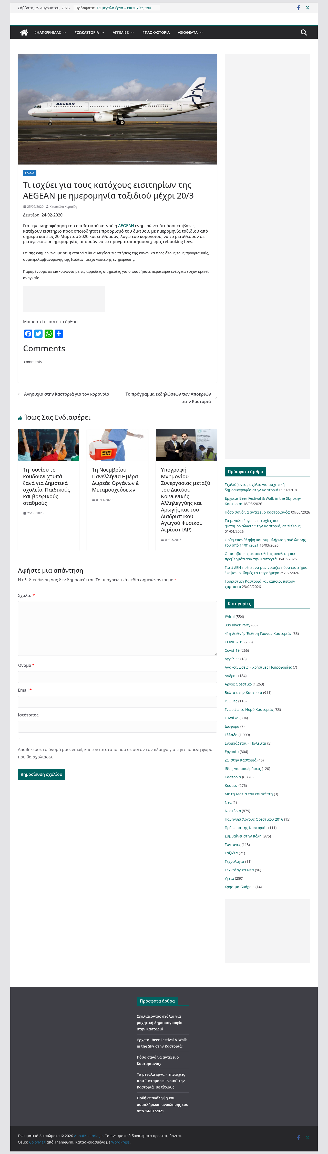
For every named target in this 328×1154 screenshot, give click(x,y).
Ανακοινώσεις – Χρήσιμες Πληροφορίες (258, 667)
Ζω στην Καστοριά (241, 760)
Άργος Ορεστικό (238, 684)
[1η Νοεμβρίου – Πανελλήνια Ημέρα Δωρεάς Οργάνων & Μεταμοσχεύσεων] (117, 433)
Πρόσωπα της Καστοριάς (246, 827)
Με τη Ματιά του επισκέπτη (249, 793)
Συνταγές (233, 844)
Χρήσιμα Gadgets (239, 886)
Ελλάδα (29, 173)
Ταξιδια (231, 853)
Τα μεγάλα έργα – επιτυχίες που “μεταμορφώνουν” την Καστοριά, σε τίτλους (161, 1081)
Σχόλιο (26, 595)
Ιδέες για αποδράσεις (243, 768)
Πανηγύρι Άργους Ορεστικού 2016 (254, 819)
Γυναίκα (232, 717)
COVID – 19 (234, 641)
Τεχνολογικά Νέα (239, 869)
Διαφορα (232, 726)
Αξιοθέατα (188, 32)
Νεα (228, 802)
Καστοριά (233, 777)
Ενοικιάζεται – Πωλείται (245, 743)
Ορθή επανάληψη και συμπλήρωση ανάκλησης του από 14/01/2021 (162, 1104)
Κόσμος (231, 785)
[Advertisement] (64, 299)
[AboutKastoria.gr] (24, 32)
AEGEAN (125, 225)
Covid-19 (232, 650)
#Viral (230, 616)
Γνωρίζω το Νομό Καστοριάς (249, 709)
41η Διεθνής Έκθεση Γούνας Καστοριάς (258, 633)
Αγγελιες (121, 32)
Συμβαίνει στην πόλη (243, 836)
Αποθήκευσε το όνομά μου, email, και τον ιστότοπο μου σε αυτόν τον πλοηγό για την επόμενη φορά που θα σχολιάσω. (115, 753)
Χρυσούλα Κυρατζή (63, 206)
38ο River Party (237, 625)
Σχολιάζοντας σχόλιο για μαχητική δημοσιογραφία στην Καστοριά (159, 1022)
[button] (63, 32)
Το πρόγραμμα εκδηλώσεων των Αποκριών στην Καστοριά (168, 397)
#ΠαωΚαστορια (156, 32)
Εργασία (232, 751)
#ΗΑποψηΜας (47, 32)
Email (25, 690)
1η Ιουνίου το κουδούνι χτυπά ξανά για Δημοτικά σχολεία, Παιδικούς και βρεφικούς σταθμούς (46, 486)
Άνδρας (231, 675)
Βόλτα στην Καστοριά (243, 692)
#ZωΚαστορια (87, 32)
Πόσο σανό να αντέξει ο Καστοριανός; (257, 512)
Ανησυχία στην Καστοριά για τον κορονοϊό (66, 394)
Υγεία (229, 878)
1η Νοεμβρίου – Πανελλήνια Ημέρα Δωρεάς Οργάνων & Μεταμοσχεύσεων (116, 479)
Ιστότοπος (28, 715)
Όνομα (26, 665)
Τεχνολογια (234, 861)
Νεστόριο (233, 810)
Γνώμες (231, 701)
